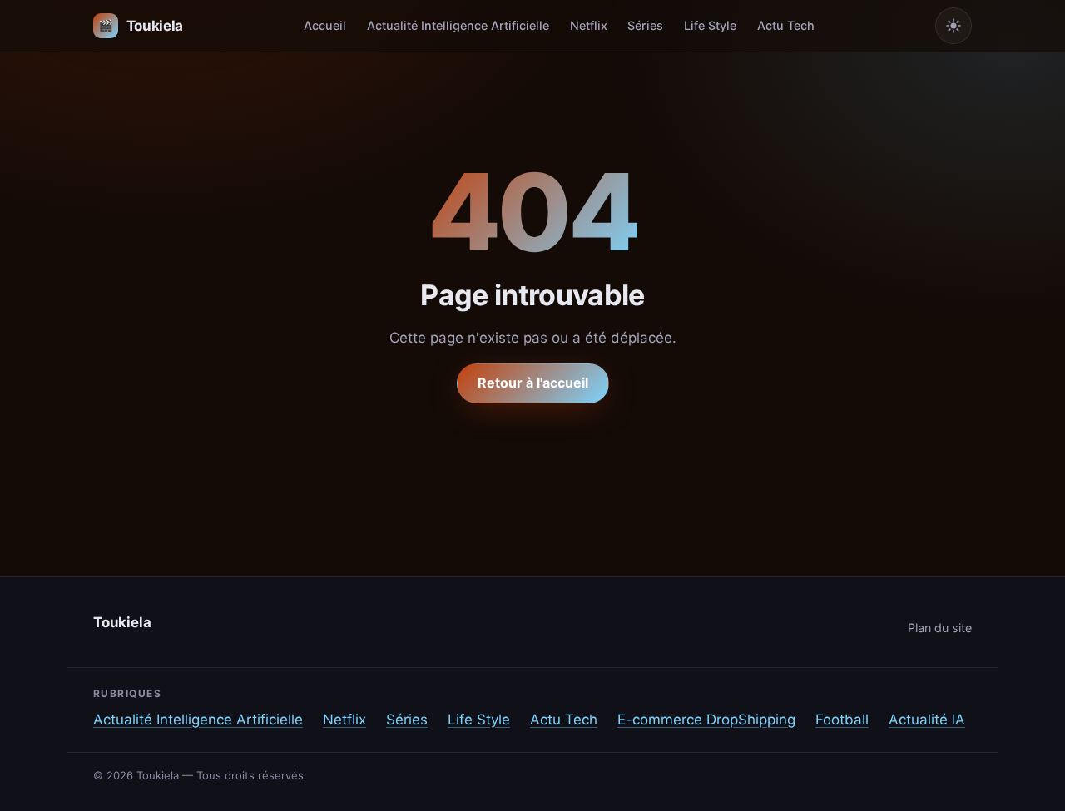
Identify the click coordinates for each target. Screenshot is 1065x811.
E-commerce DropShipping (706, 719)
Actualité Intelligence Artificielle (458, 25)
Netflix (588, 25)
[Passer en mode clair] (953, 25)
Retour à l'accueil (533, 382)
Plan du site (940, 628)
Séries (645, 25)
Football (842, 719)
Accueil (325, 25)
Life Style (710, 25)
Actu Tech (786, 25)
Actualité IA (927, 719)
